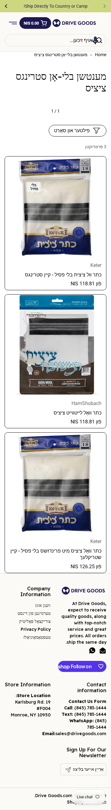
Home (100, 54)
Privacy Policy (36, 629)
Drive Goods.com (53, 795)
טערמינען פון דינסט (34, 613)
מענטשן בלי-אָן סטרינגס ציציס (61, 54)
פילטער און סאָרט (72, 130)
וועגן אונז (43, 605)
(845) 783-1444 (90, 708)
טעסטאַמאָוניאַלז (37, 637)
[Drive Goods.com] (74, 23)
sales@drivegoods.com (81, 733)
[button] (35, 23)
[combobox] (55, 40)
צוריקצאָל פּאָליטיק (35, 621)
